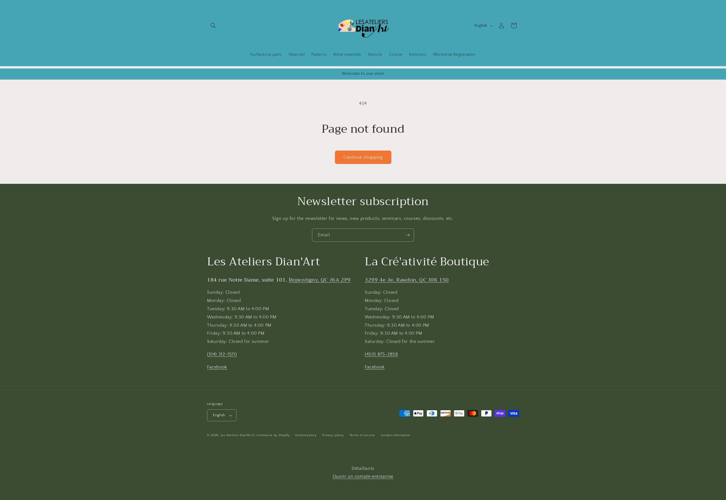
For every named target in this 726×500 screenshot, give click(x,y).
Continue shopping (363, 157)
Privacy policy (333, 435)
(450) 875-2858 (381, 354)
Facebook (217, 367)
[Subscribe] (407, 235)
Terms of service (362, 435)
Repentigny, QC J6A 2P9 (320, 279)
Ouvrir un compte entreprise (363, 476)
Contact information (395, 435)
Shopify (284, 435)
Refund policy (305, 435)
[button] (213, 25)
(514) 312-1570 (222, 354)
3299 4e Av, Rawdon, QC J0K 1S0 (407, 279)
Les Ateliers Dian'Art (236, 435)
